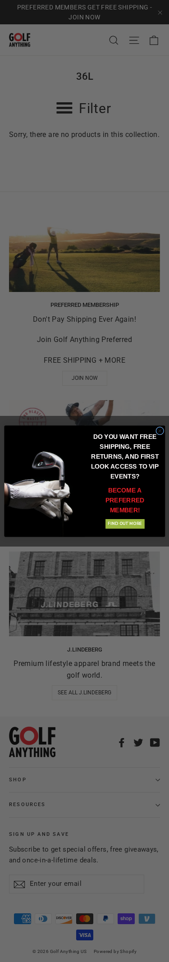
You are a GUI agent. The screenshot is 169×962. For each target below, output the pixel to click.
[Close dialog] (159, 430)
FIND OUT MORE (125, 523)
